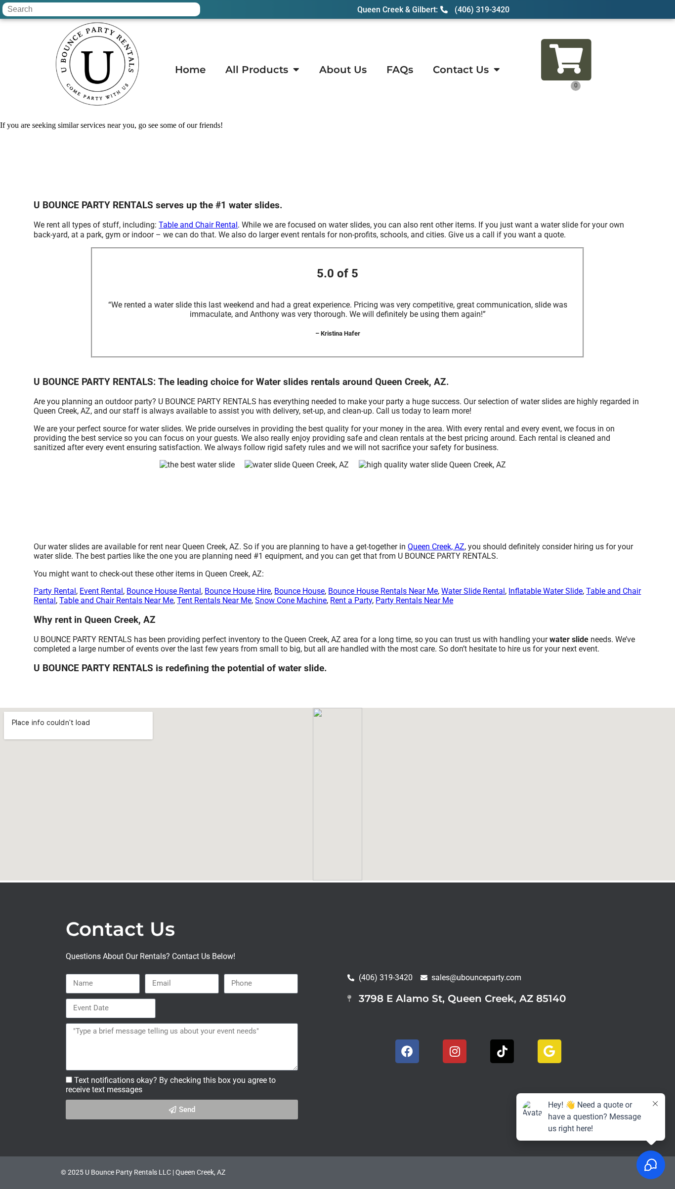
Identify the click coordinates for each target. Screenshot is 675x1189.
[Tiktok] (502, 1051)
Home (190, 70)
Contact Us (461, 70)
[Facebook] (407, 1051)
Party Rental (55, 591)
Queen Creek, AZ (436, 546)
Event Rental (101, 591)
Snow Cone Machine (291, 600)
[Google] (549, 1051)
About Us (343, 70)
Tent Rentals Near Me (214, 600)
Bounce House (299, 591)
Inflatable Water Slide (545, 591)
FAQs (399, 70)
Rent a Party (351, 600)
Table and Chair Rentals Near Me (116, 600)
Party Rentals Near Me (414, 600)
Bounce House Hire (238, 591)
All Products (256, 70)
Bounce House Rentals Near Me (383, 591)
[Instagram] (454, 1051)
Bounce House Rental (164, 591)
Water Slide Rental (473, 591)
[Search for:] (101, 9)
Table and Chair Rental (198, 225)
